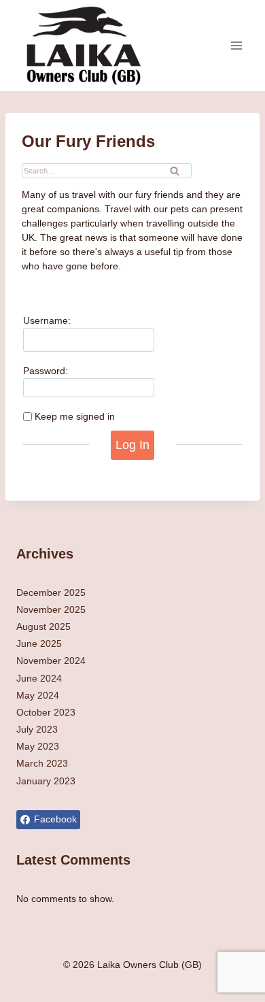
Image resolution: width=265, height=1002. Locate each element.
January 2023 (45, 780)
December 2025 (51, 592)
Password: (45, 370)
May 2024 (37, 695)
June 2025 (39, 643)
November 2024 (51, 660)
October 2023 (45, 712)
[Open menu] (236, 45)
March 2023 (42, 763)
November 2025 (51, 609)
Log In (132, 445)
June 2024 (39, 678)
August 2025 (43, 626)
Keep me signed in (75, 416)
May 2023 (37, 746)
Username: (47, 320)
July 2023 (37, 729)
